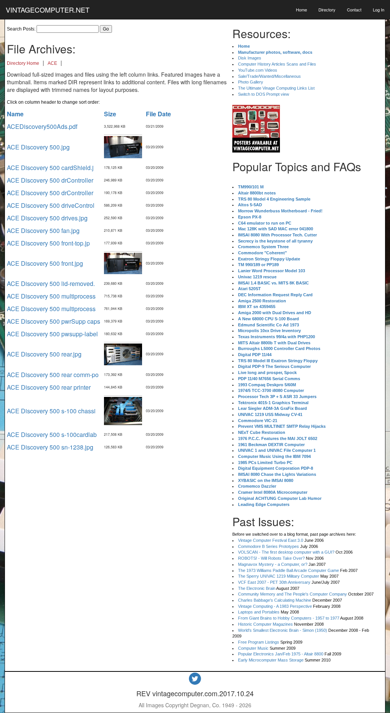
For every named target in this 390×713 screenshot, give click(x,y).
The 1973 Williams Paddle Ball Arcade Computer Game (288, 570)
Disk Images (249, 58)
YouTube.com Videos (257, 70)
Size (110, 113)
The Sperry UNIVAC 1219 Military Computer (278, 576)
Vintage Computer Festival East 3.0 (270, 540)
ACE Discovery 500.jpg (38, 147)
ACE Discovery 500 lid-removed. (51, 283)
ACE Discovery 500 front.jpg (45, 263)
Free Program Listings (258, 642)
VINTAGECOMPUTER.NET (48, 9)
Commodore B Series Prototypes (268, 546)
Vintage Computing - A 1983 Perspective (275, 606)
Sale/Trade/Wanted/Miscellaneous (269, 76)
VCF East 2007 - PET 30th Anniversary (274, 582)
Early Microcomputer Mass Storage (271, 660)
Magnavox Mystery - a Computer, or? (272, 564)
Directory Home (23, 63)
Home (301, 9)
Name (15, 113)
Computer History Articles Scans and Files (277, 64)
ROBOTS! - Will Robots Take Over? (271, 558)
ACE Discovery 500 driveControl (50, 205)
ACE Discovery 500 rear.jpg (44, 354)
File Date (158, 113)
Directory (327, 9)
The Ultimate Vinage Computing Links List (276, 88)
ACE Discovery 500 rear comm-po (53, 374)
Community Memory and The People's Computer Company (292, 594)
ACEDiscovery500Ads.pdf (42, 126)
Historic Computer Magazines (265, 624)
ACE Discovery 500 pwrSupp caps (53, 321)
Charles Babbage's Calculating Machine (274, 600)
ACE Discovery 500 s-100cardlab (52, 434)
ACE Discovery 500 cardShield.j (50, 167)
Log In (378, 9)
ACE (52, 63)
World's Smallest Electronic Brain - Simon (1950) (282, 630)
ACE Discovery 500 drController (50, 180)
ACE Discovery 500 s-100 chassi (51, 410)
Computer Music (253, 648)
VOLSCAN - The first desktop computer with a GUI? (286, 552)
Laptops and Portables (259, 612)
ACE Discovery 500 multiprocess (51, 296)
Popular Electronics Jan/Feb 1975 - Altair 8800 (280, 654)
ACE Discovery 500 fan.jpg (43, 230)
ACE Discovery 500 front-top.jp (48, 243)
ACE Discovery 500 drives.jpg (47, 218)
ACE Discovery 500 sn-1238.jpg (50, 447)
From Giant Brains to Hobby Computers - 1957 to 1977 (288, 618)
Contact (354, 9)
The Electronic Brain (256, 588)
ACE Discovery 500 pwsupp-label (52, 333)
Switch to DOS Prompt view (263, 94)
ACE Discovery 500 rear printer (49, 387)
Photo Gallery (250, 82)
